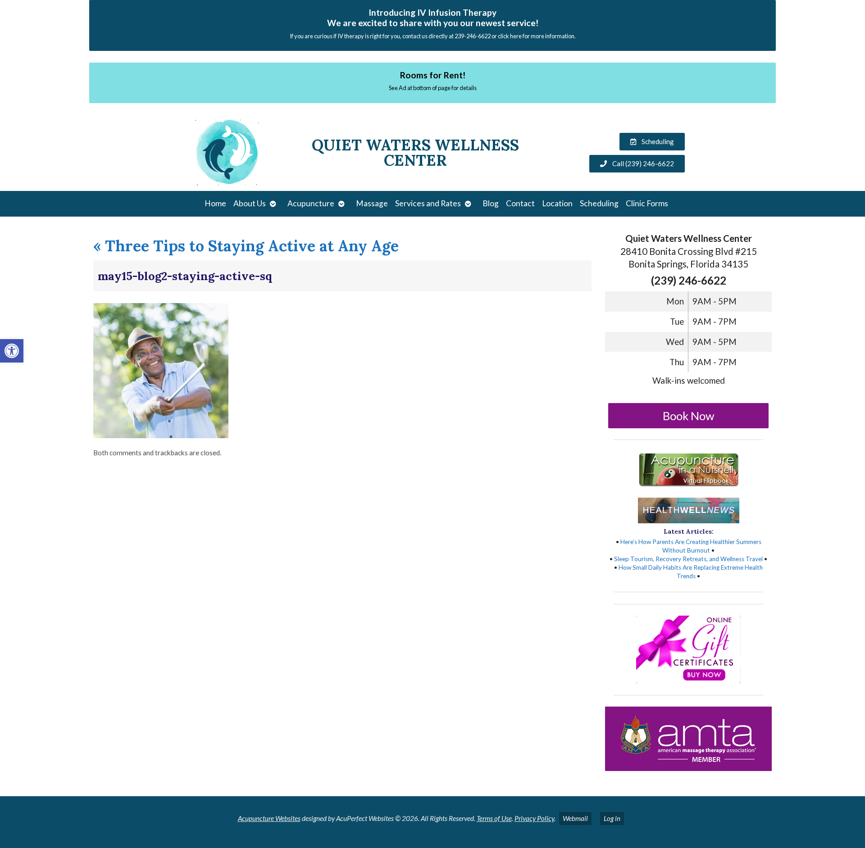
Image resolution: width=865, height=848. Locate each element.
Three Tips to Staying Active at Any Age (246, 245)
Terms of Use (494, 818)
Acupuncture (310, 203)
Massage (372, 203)
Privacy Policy (534, 818)
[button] (11, 351)
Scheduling (599, 203)
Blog (491, 203)
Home (215, 203)
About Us (249, 203)
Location (557, 203)
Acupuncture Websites (269, 818)
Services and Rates (428, 203)
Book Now (689, 415)
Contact (520, 203)
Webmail (575, 818)
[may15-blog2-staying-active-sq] (160, 435)
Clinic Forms (647, 203)
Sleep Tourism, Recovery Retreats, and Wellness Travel (688, 558)
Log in (612, 818)
